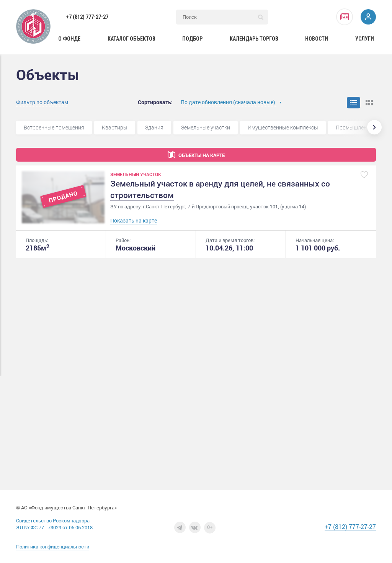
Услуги (364, 39)
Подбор (192, 39)
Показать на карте (133, 220)
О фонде (69, 39)
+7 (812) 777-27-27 (87, 17)
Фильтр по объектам (42, 102)
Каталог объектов (131, 39)
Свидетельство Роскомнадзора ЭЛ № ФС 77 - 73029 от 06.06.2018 (54, 524)
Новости (316, 39)
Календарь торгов (254, 39)
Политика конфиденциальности (52, 546)
